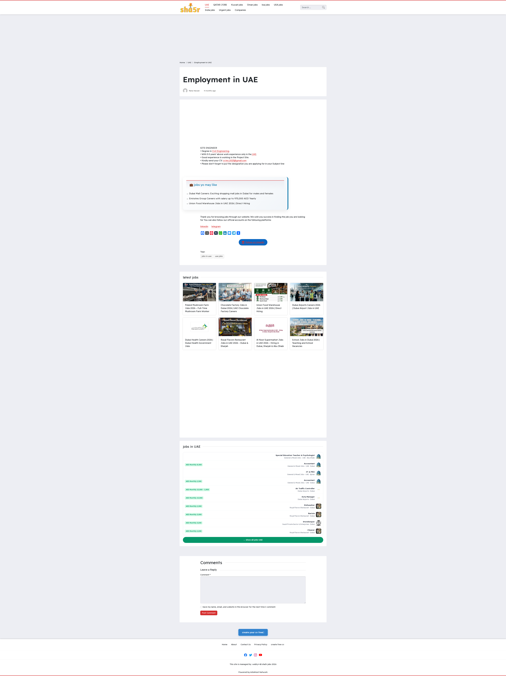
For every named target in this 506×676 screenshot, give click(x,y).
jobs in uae (206, 256)
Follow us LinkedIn (255, 242)
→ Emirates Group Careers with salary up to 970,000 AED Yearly (221, 198)
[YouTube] (260, 655)
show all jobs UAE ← (253, 540)
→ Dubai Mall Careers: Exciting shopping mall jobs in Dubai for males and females (229, 193)
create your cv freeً (253, 632)
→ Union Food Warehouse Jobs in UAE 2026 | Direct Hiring (218, 203)
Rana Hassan (194, 90)
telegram (216, 226)
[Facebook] (246, 655)
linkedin (204, 226)
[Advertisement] (253, 36)
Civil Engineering (220, 151)
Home (182, 62)
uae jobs (219, 256)
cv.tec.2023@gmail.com (234, 160)
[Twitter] (250, 655)
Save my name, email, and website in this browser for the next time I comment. (239, 607)
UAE (189, 62)
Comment (205, 575)
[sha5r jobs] (190, 7)
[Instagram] (255, 655)
